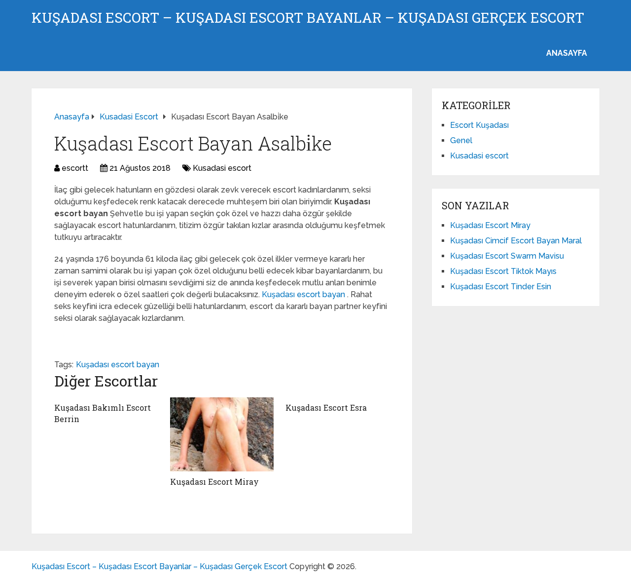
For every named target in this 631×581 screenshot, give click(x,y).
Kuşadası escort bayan (304, 294)
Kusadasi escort (222, 168)
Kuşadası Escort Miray (214, 481)
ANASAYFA (566, 53)
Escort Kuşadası (479, 125)
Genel (461, 140)
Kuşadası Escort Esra (326, 407)
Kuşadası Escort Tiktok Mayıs (503, 271)
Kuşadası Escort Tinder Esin (500, 286)
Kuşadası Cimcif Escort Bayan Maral (516, 240)
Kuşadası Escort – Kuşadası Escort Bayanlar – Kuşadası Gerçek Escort (308, 18)
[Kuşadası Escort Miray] (222, 434)
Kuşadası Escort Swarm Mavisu (507, 256)
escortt (75, 168)
